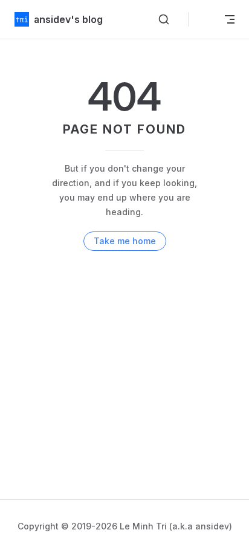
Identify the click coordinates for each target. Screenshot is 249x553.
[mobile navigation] (229, 19)
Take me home (125, 241)
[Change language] (204, 19)
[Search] (163, 19)
